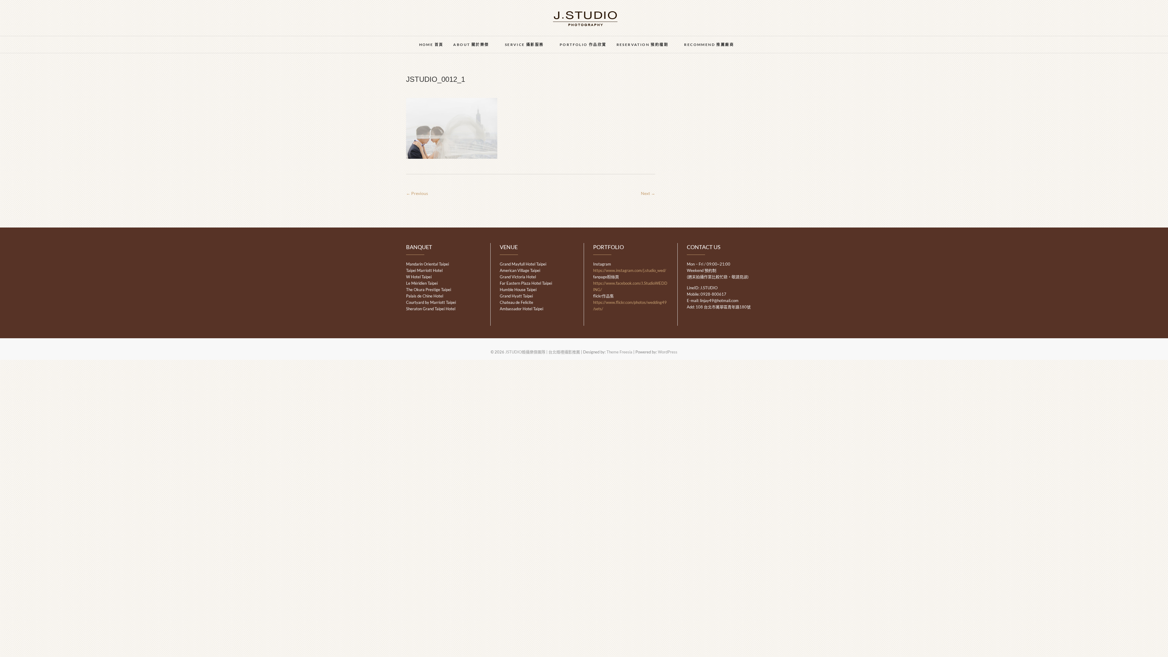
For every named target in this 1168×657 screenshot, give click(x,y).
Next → (648, 193)
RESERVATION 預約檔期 (642, 44)
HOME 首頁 (431, 44)
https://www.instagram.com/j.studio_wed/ (629, 270)
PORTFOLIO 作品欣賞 (583, 44)
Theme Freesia (619, 351)
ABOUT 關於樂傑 (471, 44)
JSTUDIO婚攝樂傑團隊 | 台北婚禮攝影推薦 (542, 351)
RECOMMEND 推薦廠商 (709, 44)
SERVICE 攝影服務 (524, 44)
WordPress (667, 351)
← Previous (417, 193)
